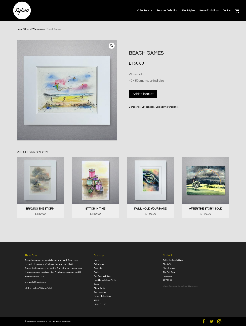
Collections (143, 10)
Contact (227, 10)
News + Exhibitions (209, 10)
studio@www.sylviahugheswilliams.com (180, 286)
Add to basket (143, 94)
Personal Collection (167, 10)
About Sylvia (188, 10)
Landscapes (148, 107)
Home (19, 29)
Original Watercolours (34, 29)
